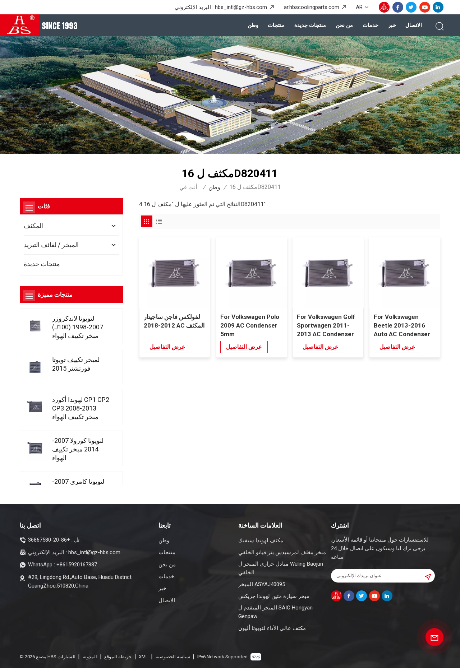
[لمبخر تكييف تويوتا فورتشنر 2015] (35, 367)
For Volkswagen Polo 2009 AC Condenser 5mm (249, 325)
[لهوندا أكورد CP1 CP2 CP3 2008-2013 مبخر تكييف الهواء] (35, 407)
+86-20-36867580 (49, 540)
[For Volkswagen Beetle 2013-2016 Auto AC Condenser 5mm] (404, 272)
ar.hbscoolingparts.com (311, 7)
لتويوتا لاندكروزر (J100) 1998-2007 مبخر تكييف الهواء (77, 327)
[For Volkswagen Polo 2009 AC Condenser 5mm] (251, 272)
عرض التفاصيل (167, 346)
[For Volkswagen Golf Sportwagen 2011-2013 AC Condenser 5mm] (328, 272)
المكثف (33, 225)
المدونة (90, 656)
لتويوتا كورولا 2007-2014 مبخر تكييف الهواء (78, 449)
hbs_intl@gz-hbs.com (241, 7)
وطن (253, 25)
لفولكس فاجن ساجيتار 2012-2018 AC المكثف (174, 321)
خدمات (370, 25)
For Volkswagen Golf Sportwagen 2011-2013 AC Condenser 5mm (326, 325)
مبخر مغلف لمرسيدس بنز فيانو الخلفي (282, 552)
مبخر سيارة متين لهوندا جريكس (273, 596)
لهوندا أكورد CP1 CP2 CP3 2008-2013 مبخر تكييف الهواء (80, 408)
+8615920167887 (76, 564)
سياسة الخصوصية (173, 656)
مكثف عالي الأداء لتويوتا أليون (272, 628)
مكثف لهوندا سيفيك (260, 540)
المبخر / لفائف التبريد (51, 245)
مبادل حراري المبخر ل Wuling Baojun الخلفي (280, 568)
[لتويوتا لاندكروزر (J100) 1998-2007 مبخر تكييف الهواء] (35, 325)
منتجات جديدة (310, 25)
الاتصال (413, 25)
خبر (392, 25)
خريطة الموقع (118, 656)
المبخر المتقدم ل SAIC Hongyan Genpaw (275, 612)
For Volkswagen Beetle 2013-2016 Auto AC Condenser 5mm (402, 325)
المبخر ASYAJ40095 (261, 584)
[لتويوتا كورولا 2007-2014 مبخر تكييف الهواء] (35, 448)
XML (143, 656)
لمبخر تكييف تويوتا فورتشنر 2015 (76, 364)
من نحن (344, 25)
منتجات (276, 25)
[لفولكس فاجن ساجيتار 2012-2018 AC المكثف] (174, 272)
